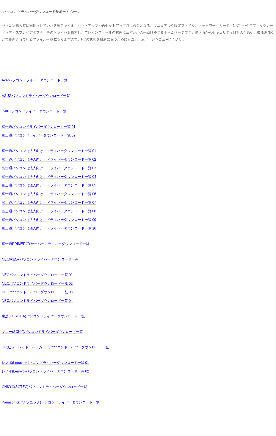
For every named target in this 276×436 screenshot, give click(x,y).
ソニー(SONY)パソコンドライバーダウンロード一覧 (42, 332)
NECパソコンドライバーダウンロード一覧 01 (37, 275)
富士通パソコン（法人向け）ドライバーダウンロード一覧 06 (49, 194)
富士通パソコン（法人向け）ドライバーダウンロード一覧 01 (49, 151)
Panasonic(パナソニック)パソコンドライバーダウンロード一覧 (51, 402)
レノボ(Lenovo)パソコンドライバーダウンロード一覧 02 (45, 371)
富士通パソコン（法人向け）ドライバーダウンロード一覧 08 (49, 211)
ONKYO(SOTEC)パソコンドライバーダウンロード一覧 (44, 387)
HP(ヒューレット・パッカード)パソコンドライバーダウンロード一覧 (55, 347)
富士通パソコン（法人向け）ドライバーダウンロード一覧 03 (49, 168)
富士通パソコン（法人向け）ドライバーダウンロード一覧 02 (49, 159)
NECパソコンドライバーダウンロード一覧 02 (37, 283)
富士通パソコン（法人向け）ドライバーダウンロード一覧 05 (49, 185)
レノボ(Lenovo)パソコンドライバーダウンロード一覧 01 (45, 363)
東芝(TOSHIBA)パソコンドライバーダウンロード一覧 (43, 316)
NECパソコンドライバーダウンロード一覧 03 (37, 292)
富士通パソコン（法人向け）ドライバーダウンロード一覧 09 (49, 220)
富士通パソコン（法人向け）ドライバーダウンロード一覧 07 (49, 202)
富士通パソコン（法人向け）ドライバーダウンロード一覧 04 (49, 176)
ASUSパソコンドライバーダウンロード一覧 (36, 96)
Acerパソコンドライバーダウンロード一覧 (34, 80)
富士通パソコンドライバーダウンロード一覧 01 (38, 127)
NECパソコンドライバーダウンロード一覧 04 (37, 301)
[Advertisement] (80, 59)
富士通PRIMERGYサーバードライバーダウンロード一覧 (45, 244)
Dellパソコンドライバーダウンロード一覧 (34, 111)
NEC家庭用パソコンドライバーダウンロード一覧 (40, 259)
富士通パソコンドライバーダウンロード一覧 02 (38, 135)
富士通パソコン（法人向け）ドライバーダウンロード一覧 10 (49, 228)
